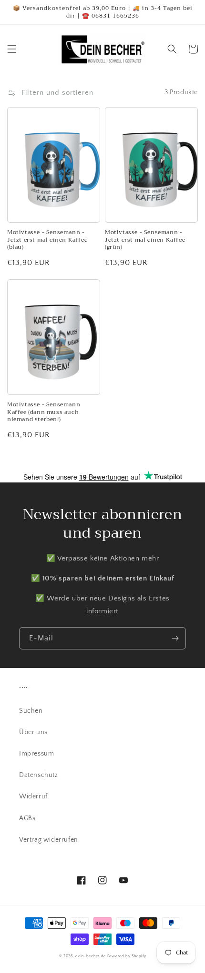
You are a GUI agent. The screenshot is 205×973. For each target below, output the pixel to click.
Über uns (33, 732)
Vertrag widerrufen (48, 840)
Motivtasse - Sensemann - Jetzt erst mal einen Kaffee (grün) (145, 240)
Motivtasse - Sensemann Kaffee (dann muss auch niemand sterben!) (43, 412)
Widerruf (33, 796)
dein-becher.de (90, 956)
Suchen (31, 711)
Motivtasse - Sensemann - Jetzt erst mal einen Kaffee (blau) (47, 240)
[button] (11, 49)
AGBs (27, 818)
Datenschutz (38, 775)
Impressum (36, 753)
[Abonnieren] (174, 638)
